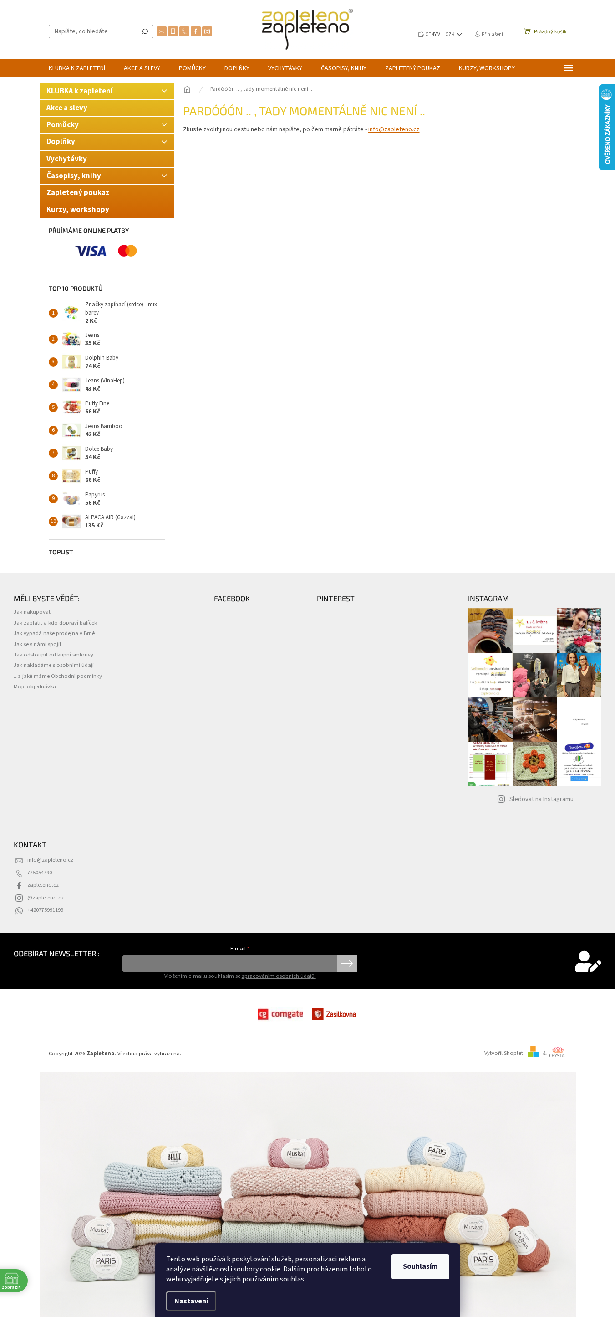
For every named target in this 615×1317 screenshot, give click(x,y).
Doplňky (60, 141)
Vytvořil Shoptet (503, 1053)
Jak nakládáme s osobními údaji (54, 665)
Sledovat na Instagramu (541, 799)
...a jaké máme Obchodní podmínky (58, 676)
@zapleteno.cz (45, 897)
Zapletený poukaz (77, 192)
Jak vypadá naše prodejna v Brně (54, 633)
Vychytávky (66, 159)
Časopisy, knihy (73, 175)
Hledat (144, 31)
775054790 (39, 872)
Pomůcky (62, 124)
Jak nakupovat (32, 612)
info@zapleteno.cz (394, 129)
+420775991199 (45, 910)
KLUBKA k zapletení (79, 91)
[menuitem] (77, 68)
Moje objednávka (35, 686)
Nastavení (191, 1301)
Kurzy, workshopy (77, 209)
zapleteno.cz (43, 885)
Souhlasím (420, 1266)
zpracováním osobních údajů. (279, 976)
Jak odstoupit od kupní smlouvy (53, 655)
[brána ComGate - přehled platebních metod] (280, 1013)
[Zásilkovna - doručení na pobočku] (335, 1013)
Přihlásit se (347, 963)
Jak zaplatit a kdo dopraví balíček (55, 623)
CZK (450, 34)
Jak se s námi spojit (37, 644)
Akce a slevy (67, 108)
